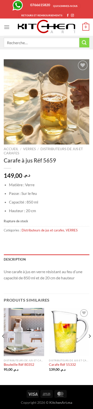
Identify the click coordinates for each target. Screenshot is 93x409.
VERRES (29, 149)
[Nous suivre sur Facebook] (67, 15)
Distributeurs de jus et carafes (43, 230)
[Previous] (3, 346)
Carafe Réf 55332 (62, 365)
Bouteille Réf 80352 (19, 365)
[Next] (89, 346)
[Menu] (7, 27)
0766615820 (40, 5)
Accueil (11, 149)
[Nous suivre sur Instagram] (72, 15)
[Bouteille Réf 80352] (24, 332)
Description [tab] (15, 259)
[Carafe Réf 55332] (69, 332)
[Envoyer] (84, 42)
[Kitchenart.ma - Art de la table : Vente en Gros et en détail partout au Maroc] (46, 27)
